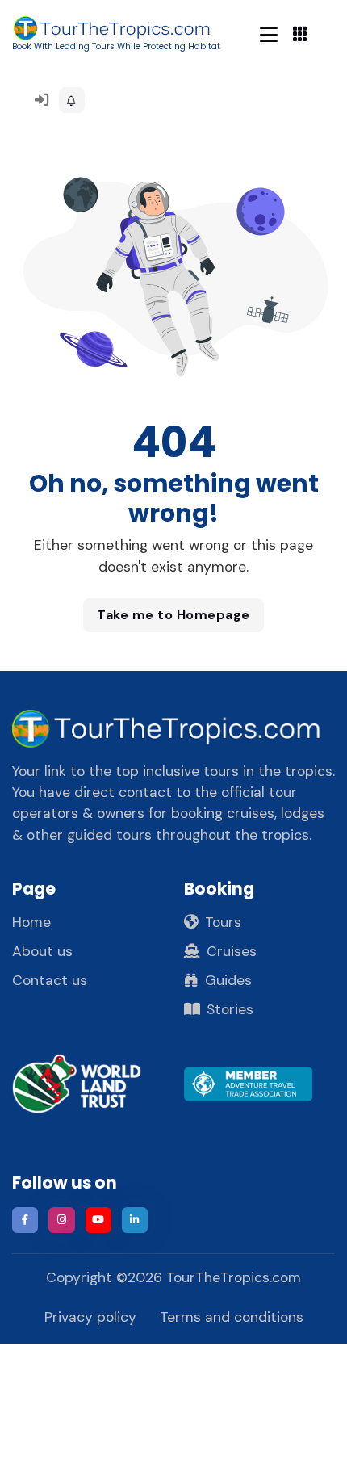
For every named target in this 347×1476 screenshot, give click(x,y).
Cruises (232, 951)
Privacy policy (90, 1317)
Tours (223, 922)
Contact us (49, 980)
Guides (228, 980)
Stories (230, 1009)
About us (42, 951)
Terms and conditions (231, 1317)
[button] (72, 100)
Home (31, 922)
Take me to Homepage (173, 614)
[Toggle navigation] (269, 34)
